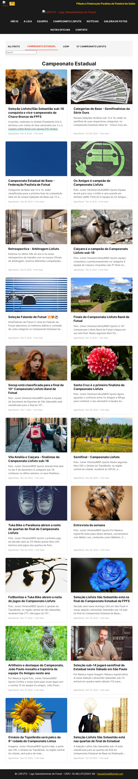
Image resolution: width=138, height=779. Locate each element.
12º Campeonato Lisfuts (91, 46)
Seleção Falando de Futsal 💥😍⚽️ (33, 317)
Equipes (42, 21)
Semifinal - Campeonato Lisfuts (97, 457)
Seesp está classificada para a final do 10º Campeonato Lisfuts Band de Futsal (36, 389)
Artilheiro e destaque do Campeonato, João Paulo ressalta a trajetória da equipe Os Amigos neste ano (36, 669)
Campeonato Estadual (41, 46)
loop (66, 46)
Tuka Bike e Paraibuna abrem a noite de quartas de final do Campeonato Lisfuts (34, 529)
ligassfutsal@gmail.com (110, 773)
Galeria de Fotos (115, 21)
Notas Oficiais (60, 29)
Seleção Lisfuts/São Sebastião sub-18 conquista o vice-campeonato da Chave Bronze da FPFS (36, 112)
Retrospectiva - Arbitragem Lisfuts (33, 249)
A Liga (28, 21)
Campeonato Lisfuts (67, 21)
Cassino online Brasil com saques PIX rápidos (33, 128)
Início (14, 21)
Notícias (92, 21)
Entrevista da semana (89, 525)
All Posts (14, 46)
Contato (82, 29)
